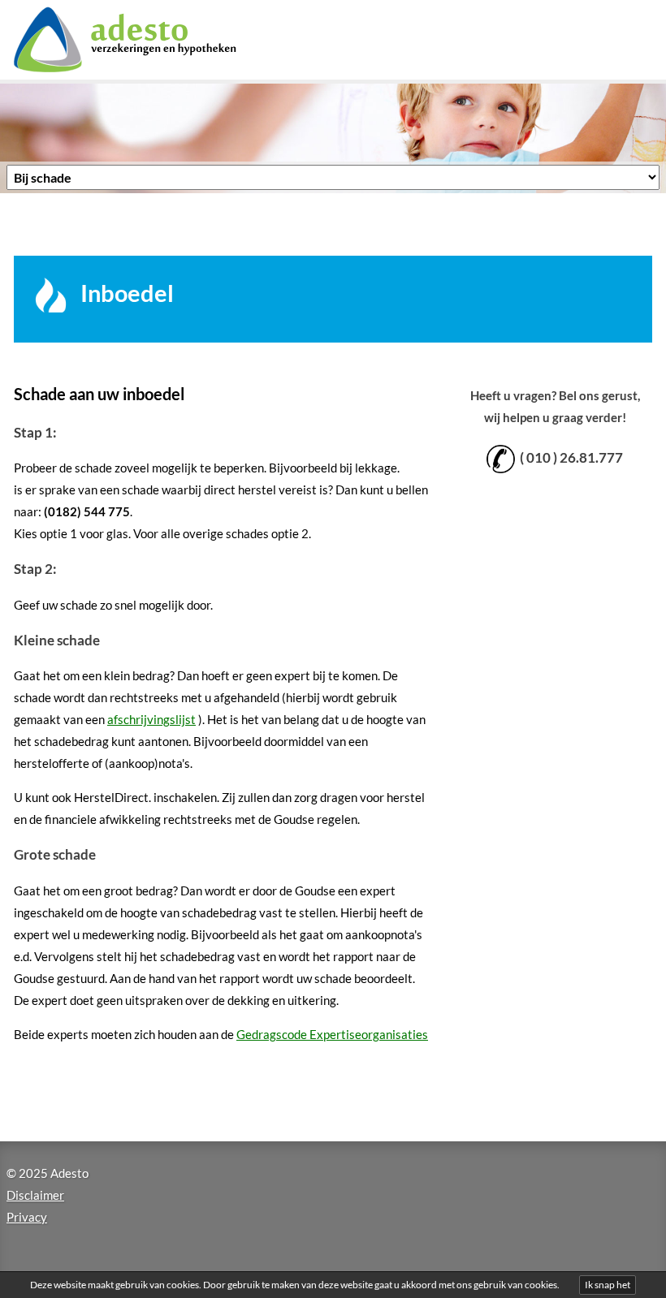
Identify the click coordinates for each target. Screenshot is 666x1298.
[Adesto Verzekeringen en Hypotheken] (145, 39)
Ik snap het (607, 1285)
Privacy (26, 1217)
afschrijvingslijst (151, 719)
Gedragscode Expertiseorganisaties (332, 1034)
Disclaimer (35, 1195)
